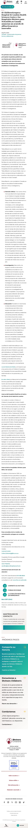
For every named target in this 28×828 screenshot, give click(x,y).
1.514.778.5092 (6, 563)
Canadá (4, 34)
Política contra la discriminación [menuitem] (14, 811)
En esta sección (6, 6)
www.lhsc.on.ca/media (19, 580)
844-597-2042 (7, 599)
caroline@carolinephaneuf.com (11, 566)
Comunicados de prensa (14, 34)
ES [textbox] (21, 3)
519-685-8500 (21, 575)
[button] (21, 2)
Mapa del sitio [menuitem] (14, 815)
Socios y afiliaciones (7, 36)
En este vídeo (6, 379)
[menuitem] (14, 775)
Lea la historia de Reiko (8, 367)
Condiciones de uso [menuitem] (14, 813)
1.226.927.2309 (6, 551)
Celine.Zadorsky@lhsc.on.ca (10, 553)
